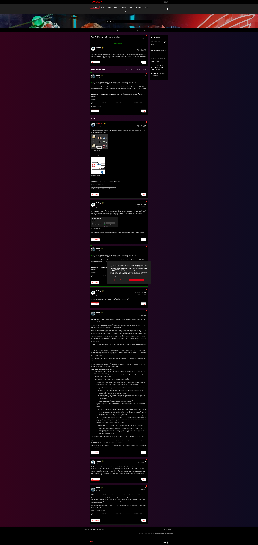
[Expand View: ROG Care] (105, 7)
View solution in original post (96, 106)
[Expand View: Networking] (126, 11)
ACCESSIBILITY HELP (103, 529)
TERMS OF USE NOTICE (143, 533)
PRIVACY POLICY (151, 533)
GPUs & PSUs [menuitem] (100, 11)
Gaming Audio (154, 69)
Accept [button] (136, 280)
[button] (92, 62)
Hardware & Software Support (113, 30)
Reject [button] (121, 280)
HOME (91, 529)
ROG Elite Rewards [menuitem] (132, 11)
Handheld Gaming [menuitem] (139, 7)
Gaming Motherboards (124, 30)
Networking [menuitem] (123, 11)
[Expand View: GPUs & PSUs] (104, 11)
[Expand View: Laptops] (133, 7)
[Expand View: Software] (112, 7)
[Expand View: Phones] (149, 7)
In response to (101, 207)
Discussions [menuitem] (116, 7)
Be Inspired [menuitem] (95, 7)
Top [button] (92, 541)
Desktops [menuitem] (124, 7)
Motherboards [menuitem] (92, 11)
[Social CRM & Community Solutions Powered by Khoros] (165, 542)
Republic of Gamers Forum (95, 30)
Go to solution (119, 43)
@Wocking (95, 82)
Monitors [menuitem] (108, 11)
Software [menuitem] (109, 7)
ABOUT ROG (86, 529)
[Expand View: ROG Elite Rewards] (137, 11)
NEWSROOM (95, 529)
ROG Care (104, 30)
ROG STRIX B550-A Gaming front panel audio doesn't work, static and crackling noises (158, 43)
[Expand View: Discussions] (120, 7)
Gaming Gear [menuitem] (115, 11)
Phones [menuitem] (146, 7)
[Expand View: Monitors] (111, 11)
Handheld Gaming (155, 53)
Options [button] (165, 30)
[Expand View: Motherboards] (96, 11)
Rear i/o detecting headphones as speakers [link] (139, 30)
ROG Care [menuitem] (102, 7)
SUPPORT (147, 2)
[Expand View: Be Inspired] (98, 7)
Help (164, 9)
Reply (144, 62)
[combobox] (129, 21)
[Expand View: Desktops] (127, 7)
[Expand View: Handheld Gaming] (143, 7)
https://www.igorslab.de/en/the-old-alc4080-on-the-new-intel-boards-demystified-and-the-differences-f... (112, 83)
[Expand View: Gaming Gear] (119, 11)
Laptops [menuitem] (130, 7)
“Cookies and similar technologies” (126, 276)
